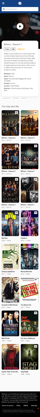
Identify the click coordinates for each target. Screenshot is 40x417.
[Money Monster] (29, 256)
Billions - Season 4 (8, 171)
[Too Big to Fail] (29, 290)
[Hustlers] (29, 223)
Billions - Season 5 (27, 138)
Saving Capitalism (8, 271)
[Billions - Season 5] (29, 123)
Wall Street (5, 338)
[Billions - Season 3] (29, 156)
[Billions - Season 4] (10, 156)
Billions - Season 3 (27, 171)
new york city (6, 98)
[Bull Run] (10, 223)
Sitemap (34, 405)
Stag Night (24, 372)
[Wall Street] (10, 323)
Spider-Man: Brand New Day (12, 372)
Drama (11, 76)
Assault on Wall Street (9, 305)
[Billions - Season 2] (10, 190)
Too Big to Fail (26, 305)
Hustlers (24, 238)
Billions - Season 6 (8, 138)
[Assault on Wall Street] (10, 290)
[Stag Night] (29, 357)
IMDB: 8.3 (21, 49)
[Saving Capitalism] (10, 256)
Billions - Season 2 (8, 205)
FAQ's (18, 405)
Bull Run (5, 238)
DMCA (26, 405)
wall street (16, 98)
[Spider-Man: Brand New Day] (10, 357)
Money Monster (26, 271)
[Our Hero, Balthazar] (29, 323)
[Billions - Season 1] (29, 190)
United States (14, 86)
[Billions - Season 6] (10, 123)
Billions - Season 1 (27, 205)
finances (24, 98)
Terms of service (7, 405)
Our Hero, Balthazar (28, 338)
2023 (13, 74)
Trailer (7, 49)
